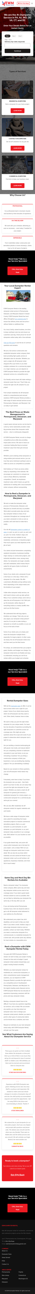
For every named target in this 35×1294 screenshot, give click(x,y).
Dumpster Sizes (6, 1254)
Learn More (17, 110)
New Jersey (5, 1275)
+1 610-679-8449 (9, 1241)
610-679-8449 (24, 3)
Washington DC (23, 1278)
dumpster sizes (15, 706)
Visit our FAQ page (9, 342)
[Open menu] (32, 3)
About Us (5, 1251)
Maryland (5, 1278)
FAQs (3, 1261)
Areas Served (6, 1257)
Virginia (20, 1272)
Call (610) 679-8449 (17, 270)
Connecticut (22, 1275)
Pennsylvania (6, 1272)
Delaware (5, 1282)
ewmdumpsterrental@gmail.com (16, 1244)
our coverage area (20, 319)
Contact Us (5, 1264)
